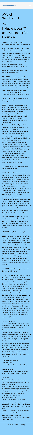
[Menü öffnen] (30, 6)
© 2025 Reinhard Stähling (16, 424)
